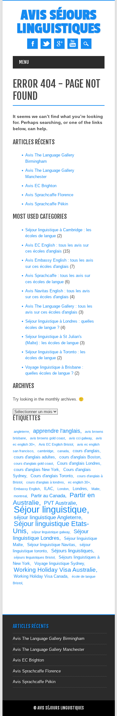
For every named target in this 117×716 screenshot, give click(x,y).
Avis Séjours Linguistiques (58, 22)
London (63, 489)
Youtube (72, 43)
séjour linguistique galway (51, 532)
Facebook (32, 43)
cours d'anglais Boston (79, 457)
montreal (20, 496)
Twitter (46, 43)
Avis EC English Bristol (56, 444)
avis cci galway (80, 438)
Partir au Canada (48, 495)
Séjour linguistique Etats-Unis (51, 527)
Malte (95, 489)
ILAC (48, 488)
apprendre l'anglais (56, 431)
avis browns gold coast (47, 438)
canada (63, 451)
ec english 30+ (79, 482)
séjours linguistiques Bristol (34, 557)
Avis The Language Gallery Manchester (48, 649)
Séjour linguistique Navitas (51, 544)
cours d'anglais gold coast (33, 463)
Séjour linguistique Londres (51, 535)
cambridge (45, 451)
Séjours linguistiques (72, 550)
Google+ (59, 43)
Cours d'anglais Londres (78, 463)
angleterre (21, 431)
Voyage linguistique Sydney (59, 563)
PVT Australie (60, 503)
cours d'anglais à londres (45, 482)
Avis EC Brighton (40, 185)
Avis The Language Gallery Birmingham (49, 638)
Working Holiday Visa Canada (40, 576)
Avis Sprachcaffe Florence (49, 194)
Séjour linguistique (50, 509)
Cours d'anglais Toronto (52, 475)
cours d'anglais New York (36, 469)
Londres (80, 488)
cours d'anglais (86, 450)
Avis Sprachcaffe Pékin (46, 204)
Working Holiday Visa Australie (55, 569)
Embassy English (27, 489)
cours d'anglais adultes (34, 457)
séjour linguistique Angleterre (47, 517)
